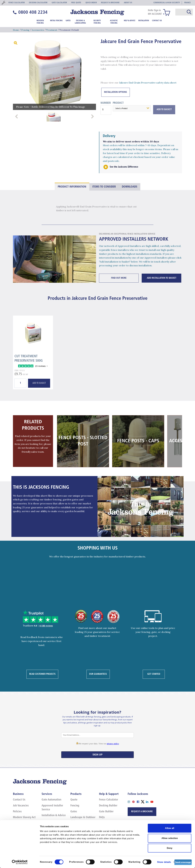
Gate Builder (106, 811)
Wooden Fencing (40, 22)
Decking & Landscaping (80, 22)
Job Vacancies (21, 805)
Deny (169, 848)
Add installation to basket (161, 278)
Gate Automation (51, 799)
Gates (68, 21)
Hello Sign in (154, 10)
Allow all (169, 828)
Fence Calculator (108, 799)
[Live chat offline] (183, 862)
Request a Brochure (142, 812)
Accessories (38, 30)
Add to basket (39, 383)
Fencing (25, 30)
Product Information (72, 187)
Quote (73, 799)
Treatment (51, 30)
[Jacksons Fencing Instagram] (130, 801)
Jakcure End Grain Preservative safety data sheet (147, 82)
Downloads (129, 187)
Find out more (119, 278)
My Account (155, 14)
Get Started (153, 674)
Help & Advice (129, 21)
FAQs (102, 817)
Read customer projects (42, 674)
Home (16, 30)
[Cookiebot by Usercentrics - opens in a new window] (19, 862)
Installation (143, 21)
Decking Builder (108, 805)
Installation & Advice (54, 815)
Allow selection (169, 838)
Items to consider (104, 187)
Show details (164, 862)
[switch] (90, 861)
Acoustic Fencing (114, 22)
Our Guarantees (98, 674)
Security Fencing (97, 22)
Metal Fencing (56, 21)
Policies (17, 811)
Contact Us (157, 21)
